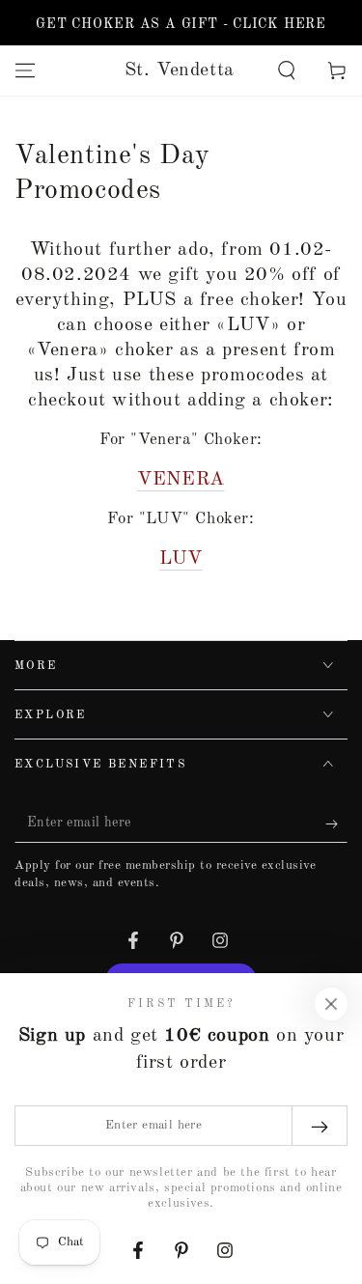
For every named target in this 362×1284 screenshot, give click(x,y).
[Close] (331, 1004)
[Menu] (25, 70)
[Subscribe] (336, 823)
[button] (287, 70)
